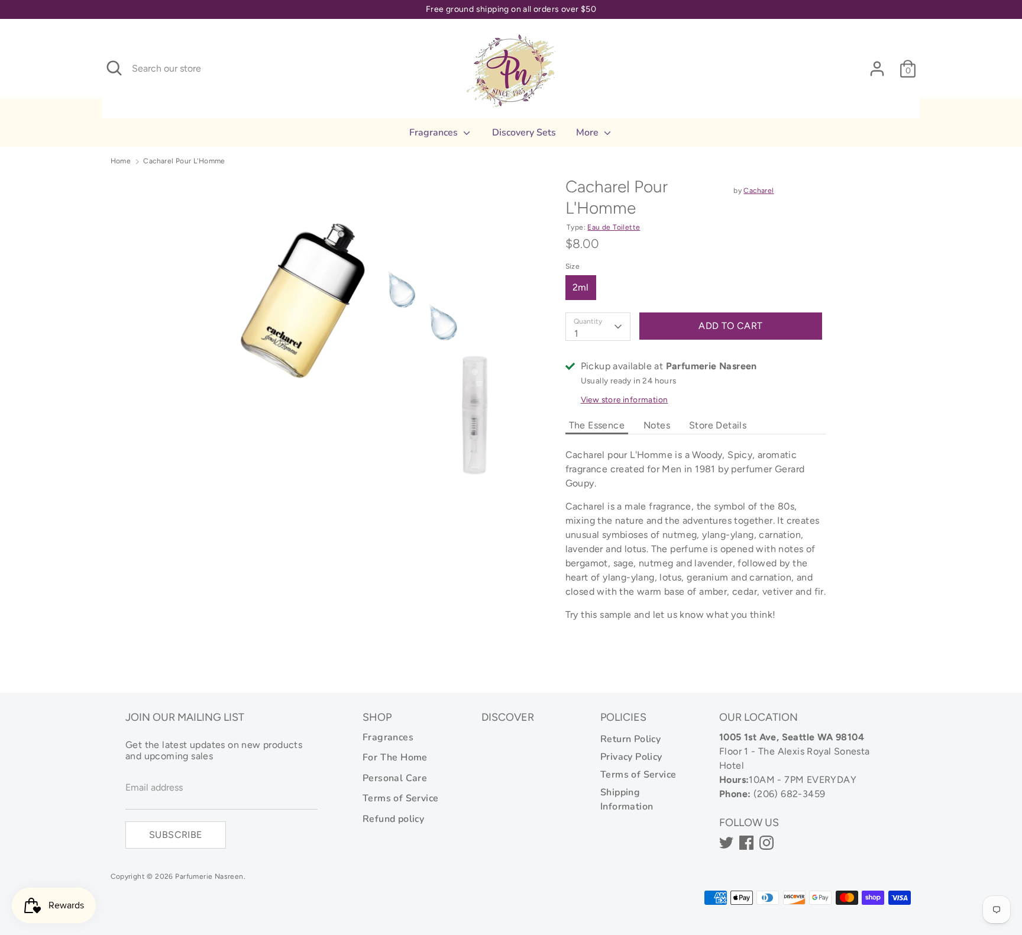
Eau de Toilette (613, 227)
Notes (656, 425)
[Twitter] (726, 843)
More (588, 132)
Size (572, 266)
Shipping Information (626, 799)
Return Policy (630, 739)
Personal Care (395, 778)
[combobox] (597, 326)
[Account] (877, 63)
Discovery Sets (524, 132)
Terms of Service (400, 798)
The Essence (597, 425)
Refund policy (393, 819)
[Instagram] (766, 843)
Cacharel (758, 190)
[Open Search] (114, 68)
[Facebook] (746, 843)
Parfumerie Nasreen (209, 876)
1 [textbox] (576, 333)
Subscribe (175, 834)
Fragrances (434, 132)
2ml (581, 287)
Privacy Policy (631, 756)
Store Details (717, 425)
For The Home (395, 757)
